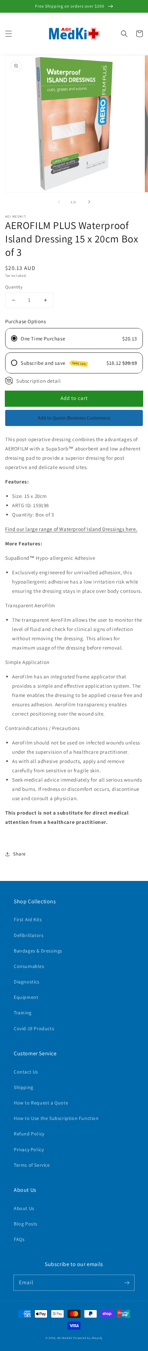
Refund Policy (29, 1134)
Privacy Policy (29, 1149)
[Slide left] (58, 201)
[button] (8, 33)
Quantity (13, 287)
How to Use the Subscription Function (56, 1118)
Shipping (23, 1087)
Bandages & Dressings (38, 951)
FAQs (19, 1239)
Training (23, 1013)
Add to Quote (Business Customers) (74, 418)
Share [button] (19, 854)
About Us (24, 1208)
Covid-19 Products (34, 1028)
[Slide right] (89, 201)
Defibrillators (28, 935)
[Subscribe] (126, 1282)
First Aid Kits (28, 919)
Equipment (26, 997)
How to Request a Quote (41, 1103)
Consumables (29, 966)
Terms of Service (32, 1165)
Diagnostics (27, 982)
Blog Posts (26, 1224)
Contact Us (26, 1072)
